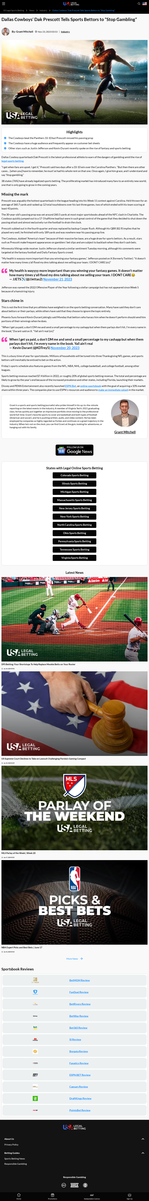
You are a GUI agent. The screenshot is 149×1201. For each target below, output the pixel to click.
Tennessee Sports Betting (74, 549)
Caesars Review (78, 1086)
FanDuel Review (78, 992)
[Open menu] (3, 3)
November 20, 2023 (65, 348)
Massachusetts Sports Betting (74, 500)
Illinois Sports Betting (74, 483)
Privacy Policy (11, 1144)
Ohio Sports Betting (74, 533)
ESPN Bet (70, 385)
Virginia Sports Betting (74, 557)
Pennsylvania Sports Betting (74, 541)
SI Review (75, 1039)
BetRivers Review (80, 1004)
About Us (9, 1138)
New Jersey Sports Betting (74, 508)
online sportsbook (90, 385)
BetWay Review (78, 1016)
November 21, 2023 (57, 279)
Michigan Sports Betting (74, 491)
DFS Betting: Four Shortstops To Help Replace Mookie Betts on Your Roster (38, 664)
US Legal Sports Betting (13, 10)
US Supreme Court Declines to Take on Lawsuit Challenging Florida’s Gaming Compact (43, 758)
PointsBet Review (79, 1110)
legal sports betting (12, 161)
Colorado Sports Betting (74, 475)
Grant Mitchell (24, 31)
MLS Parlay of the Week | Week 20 (18, 853)
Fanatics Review (78, 1063)
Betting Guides (12, 1152)
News (31, 10)
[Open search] (139, 3)
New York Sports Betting (74, 516)
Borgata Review (78, 1051)
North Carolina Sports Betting (74, 524)
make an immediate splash (113, 389)
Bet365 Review (78, 1027)
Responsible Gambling (15, 1163)
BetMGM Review (79, 980)
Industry (43, 10)
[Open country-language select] (144, 3)
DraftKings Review (80, 1098)
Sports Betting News (14, 1158)
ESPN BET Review (80, 1075)
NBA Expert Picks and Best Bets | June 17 (21, 947)
